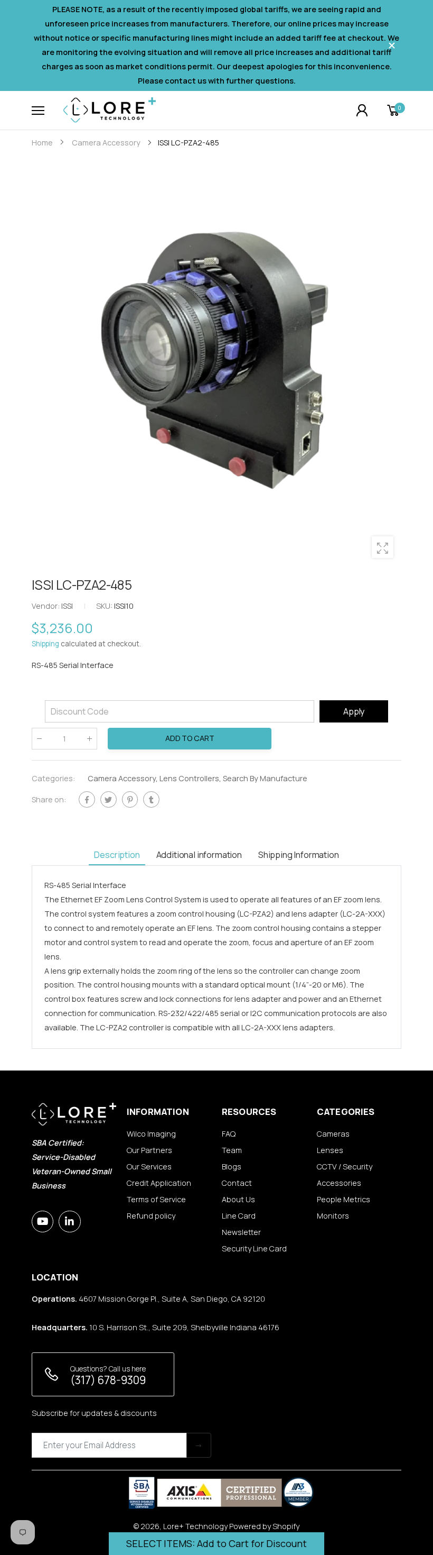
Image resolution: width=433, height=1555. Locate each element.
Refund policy (151, 1216)
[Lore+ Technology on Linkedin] (69, 1221)
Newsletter (241, 1232)
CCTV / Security (344, 1166)
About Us (238, 1199)
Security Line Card (254, 1248)
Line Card (239, 1216)
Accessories (339, 1183)
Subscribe (198, 1445)
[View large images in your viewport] (382, 547)
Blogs (231, 1166)
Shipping (45, 644)
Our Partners (149, 1150)
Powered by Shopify (264, 1526)
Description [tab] (116, 854)
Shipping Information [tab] (298, 854)
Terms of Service (156, 1199)
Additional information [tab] (199, 854)
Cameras (333, 1134)
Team (232, 1150)
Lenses (330, 1150)
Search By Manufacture (265, 778)
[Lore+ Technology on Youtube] (42, 1221)
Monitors (333, 1216)
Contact (237, 1183)
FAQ (229, 1134)
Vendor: (46, 606)
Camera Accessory (122, 778)
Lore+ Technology (195, 1526)
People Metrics (343, 1199)
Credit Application (159, 1183)
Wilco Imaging (151, 1134)
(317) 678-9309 (108, 1380)
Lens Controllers (189, 778)
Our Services (149, 1166)
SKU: (105, 606)
